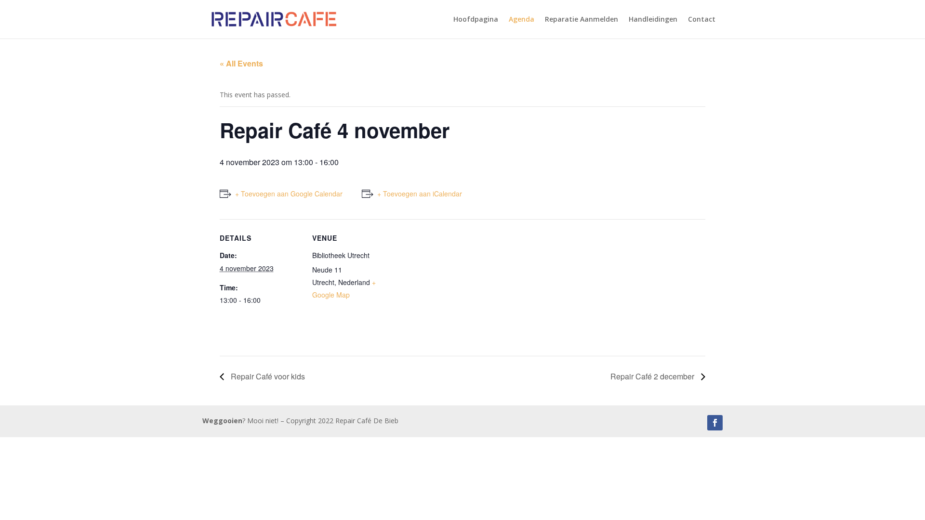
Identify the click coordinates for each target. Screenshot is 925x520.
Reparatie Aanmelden (581, 20)
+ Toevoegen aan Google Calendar (289, 193)
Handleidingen (653, 20)
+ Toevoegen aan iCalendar (419, 193)
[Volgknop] (715, 422)
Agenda (521, 20)
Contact (701, 20)
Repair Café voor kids (267, 376)
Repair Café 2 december (653, 376)
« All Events (241, 63)
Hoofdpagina (475, 20)
